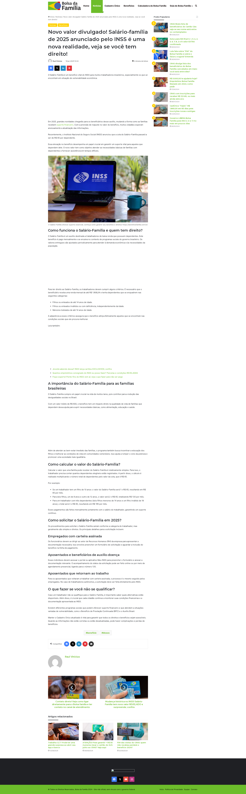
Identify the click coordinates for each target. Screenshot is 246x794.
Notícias (97, 5)
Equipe (187, 789)
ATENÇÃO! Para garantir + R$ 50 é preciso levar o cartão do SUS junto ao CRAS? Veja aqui (98, 745)
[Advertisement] (98, 101)
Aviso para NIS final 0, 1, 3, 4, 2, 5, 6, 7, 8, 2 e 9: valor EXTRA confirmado (184, 41)
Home (86, 5)
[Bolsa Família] (64, 6)
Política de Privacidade (174, 789)
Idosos (106, 633)
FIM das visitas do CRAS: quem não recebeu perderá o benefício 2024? (131, 745)
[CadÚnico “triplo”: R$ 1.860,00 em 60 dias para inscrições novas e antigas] (161, 109)
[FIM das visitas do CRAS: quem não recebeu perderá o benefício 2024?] (132, 731)
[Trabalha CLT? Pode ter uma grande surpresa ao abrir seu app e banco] (63, 731)
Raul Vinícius (57, 61)
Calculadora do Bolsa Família (152, 5)
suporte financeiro (65, 125)
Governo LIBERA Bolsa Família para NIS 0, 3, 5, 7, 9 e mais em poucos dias (183, 121)
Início (52, 17)
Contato (194, 789)
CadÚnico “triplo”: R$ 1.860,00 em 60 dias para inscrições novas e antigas (182, 108)
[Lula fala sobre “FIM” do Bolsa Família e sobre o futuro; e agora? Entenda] (161, 55)
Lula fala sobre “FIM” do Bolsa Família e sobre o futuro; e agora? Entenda (181, 54)
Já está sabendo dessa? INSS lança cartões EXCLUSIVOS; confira (82, 369)
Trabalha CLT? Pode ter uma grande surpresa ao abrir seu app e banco (61, 745)
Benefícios (129, 5)
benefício (91, 633)
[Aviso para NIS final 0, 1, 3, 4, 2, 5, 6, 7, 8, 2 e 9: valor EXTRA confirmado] (161, 42)
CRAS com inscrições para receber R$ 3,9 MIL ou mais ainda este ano (182, 96)
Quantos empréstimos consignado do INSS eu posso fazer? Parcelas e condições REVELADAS (95, 373)
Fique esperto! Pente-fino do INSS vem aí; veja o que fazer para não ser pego (88, 377)
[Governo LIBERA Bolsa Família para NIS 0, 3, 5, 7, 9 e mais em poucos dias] (161, 121)
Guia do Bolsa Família (180, 5)
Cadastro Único (112, 5)
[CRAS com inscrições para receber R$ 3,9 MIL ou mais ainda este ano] (161, 97)
